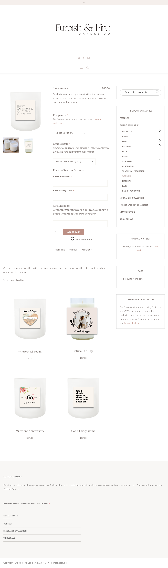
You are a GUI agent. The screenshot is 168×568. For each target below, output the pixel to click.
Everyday (127, 132)
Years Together (62, 177)
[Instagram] (79, 57)
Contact (7, 524)
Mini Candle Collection (132, 198)
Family (125, 141)
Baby (124, 186)
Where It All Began (30, 351)
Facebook (60, 250)
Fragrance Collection (15, 531)
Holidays (127, 146)
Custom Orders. (131, 323)
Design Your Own (131, 191)
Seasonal (127, 161)
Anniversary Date (63, 191)
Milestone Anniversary (30, 430)
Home (125, 156)
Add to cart (73, 232)
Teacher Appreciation (133, 171)
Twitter (73, 250)
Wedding (126, 176)
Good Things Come (83, 430)
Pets (124, 151)
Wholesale (9, 538)
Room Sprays (126, 219)
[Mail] (88, 57)
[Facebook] (83, 57)
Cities (125, 137)
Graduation (128, 166)
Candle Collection (129, 125)
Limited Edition (127, 212)
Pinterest (87, 250)
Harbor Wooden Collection (134, 205)
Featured (124, 118)
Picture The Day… (83, 350)
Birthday (126, 181)
